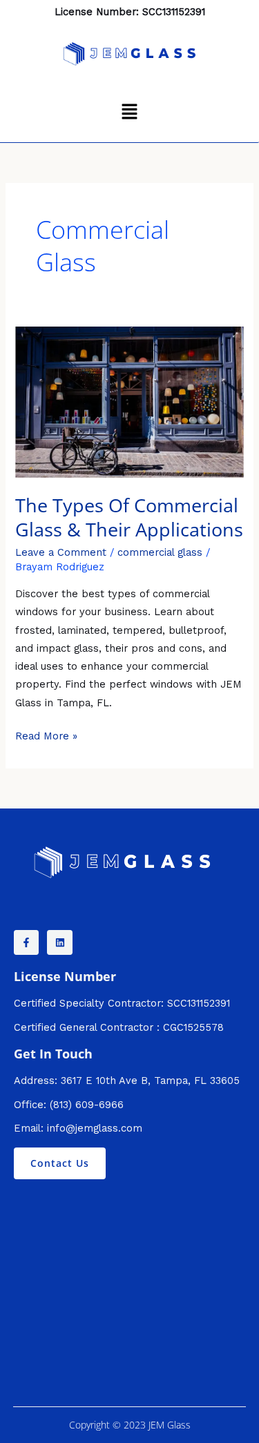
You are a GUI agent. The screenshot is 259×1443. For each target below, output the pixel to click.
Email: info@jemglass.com (78, 1128)
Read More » (46, 734)
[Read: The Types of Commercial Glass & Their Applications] (129, 401)
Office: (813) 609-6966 (69, 1104)
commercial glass (159, 552)
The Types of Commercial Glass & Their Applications (129, 517)
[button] (129, 112)
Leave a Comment (60, 552)
